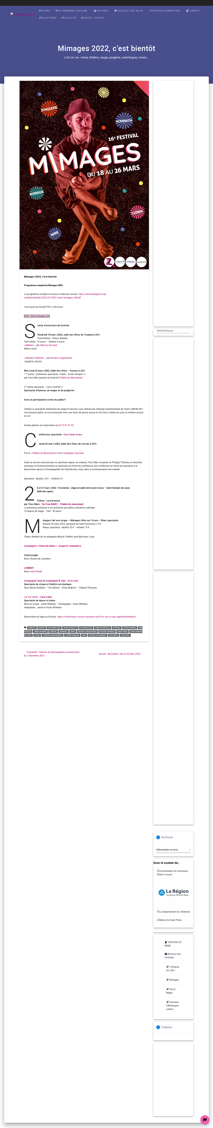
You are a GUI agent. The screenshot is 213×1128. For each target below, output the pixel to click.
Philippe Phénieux (107, 631)
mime (73, 631)
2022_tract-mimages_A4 (37, 316)
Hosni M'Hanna (129, 628)
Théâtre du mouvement (52, 635)
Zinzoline (125, 635)
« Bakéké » (29, 345)
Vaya (84, 635)
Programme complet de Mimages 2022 (43, 285)
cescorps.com (54, 628)
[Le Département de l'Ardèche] (173, 912)
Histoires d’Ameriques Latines (172, 1005)
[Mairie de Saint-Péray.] (169, 920)
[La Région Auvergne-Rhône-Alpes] (173, 893)
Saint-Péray (122, 631)
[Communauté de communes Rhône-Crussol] (173, 872)
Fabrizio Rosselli (48, 345)
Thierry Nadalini (72, 635)
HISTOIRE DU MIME (173, 944)
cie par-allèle (86, 628)
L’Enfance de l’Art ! (172, 969)
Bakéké (41, 628)
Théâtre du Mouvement (71, 377)
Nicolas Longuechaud (61, 358)
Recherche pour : (165, 330)
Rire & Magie (170, 991)
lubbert (53, 631)
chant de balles (70, 628)
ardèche (32, 628)
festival (116, 628)
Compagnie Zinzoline (73, 453)
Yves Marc (113, 635)
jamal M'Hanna (40, 631)
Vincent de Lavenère (97, 635)
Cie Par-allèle (31, 597)
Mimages (63, 631)
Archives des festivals (173, 956)
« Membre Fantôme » (34, 358)
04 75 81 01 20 (66, 425)
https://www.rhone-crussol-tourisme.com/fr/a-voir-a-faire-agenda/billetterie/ (97, 616)
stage (37, 635)
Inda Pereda (36, 571)
